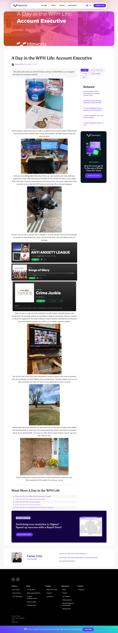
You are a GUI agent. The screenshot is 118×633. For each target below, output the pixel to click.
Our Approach (17, 596)
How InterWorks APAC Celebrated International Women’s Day (91, 93)
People (48, 586)
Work (28, 586)
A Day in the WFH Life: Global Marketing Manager (30, 499)
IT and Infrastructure (32, 597)
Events (64, 593)
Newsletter (66, 609)
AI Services (31, 590)
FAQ (12, 620)
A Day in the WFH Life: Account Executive (27, 505)
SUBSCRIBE (88, 629)
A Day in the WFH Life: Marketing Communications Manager (33, 496)
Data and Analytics (33, 593)
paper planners (95, 73)
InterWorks (20, 6)
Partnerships (31, 605)
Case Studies (31, 602)
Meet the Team (52, 590)
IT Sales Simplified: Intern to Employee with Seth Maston (93, 109)
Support (81, 590)
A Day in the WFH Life (97, 70)
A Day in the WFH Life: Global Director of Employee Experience (34, 508)
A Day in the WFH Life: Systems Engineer (27, 502)
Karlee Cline (19, 64)
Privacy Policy (15, 616)
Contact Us (99, 5)
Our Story (15, 590)
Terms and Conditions (18, 618)
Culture (14, 586)
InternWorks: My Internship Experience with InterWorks (92, 102)
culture (84, 73)
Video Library (67, 600)
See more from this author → (67, 561)
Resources (65, 586)
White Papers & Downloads (68, 604)
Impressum (14, 622)
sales (84, 77)
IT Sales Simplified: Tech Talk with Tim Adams (93, 116)
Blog (64, 590)
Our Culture (16, 593)
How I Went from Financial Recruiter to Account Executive (78, 557)
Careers (49, 593)
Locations (49, 596)
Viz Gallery (66, 596)
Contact (80, 586)
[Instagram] (18, 581)
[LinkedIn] (13, 581)
